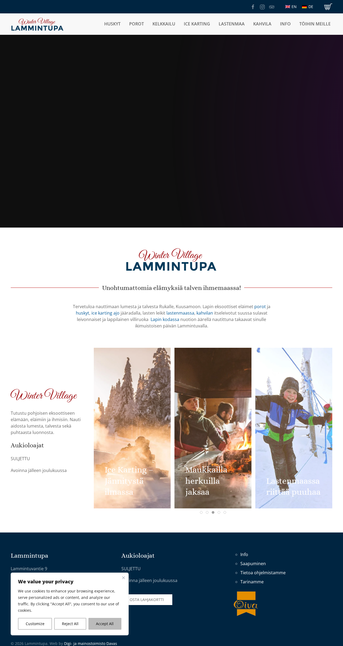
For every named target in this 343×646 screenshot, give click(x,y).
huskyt (82, 313)
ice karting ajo (105, 313)
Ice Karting (197, 24)
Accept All (105, 623)
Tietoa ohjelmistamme (263, 573)
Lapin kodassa (165, 319)
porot (260, 306)
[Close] (123, 577)
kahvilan (204, 313)
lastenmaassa (180, 313)
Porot (136, 24)
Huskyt (112, 24)
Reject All (70, 623)
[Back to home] (37, 24)
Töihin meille (315, 24)
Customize (35, 623)
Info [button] (285, 24)
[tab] (201, 512)
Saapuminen (253, 563)
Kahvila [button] (262, 24)
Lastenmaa (232, 24)
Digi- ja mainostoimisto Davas (90, 643)
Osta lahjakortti (147, 599)
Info (244, 554)
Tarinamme (252, 582)
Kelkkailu (163, 24)
